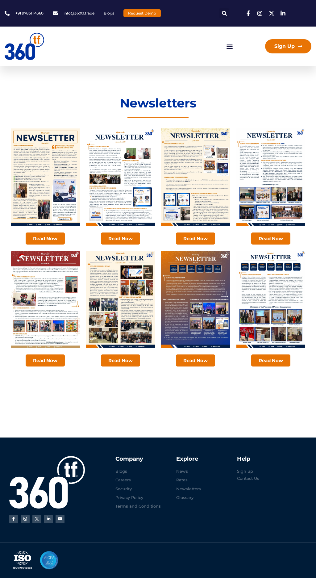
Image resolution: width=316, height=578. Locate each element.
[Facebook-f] (13, 519)
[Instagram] (25, 519)
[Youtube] (60, 519)
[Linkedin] (48, 519)
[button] (224, 13)
